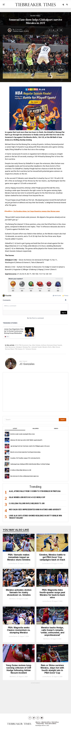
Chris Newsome (10, 347)
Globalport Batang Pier (23, 347)
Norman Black (9, 349)
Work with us (55, 722)
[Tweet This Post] (53, 30)
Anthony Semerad (47, 345)
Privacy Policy (40, 723)
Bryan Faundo (57, 345)
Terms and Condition (50, 723)
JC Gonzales (18, 29)
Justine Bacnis (12, 563)
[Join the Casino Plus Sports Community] (35, 108)
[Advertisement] (35, 392)
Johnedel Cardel (36, 347)
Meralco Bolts (47, 347)
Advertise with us (46, 722)
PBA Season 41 (20, 349)
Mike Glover (56, 347)
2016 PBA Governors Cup (23, 345)
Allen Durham (36, 345)
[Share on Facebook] (49, 30)
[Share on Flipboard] (57, 30)
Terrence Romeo (30, 349)
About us (38, 722)
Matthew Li (12, 598)
